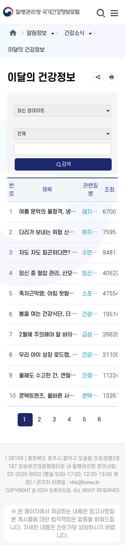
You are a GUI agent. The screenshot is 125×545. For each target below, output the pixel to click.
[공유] (98, 78)
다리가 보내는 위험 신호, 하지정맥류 (49, 233)
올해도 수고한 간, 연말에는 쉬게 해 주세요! (49, 376)
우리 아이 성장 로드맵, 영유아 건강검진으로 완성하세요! (49, 355)
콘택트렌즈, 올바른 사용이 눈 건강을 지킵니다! (49, 396)
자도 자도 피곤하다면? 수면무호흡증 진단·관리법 (49, 253)
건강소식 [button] (74, 33)
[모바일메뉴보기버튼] (114, 13)
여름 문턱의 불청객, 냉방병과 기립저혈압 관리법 (49, 212)
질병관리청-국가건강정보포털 (31, 12)
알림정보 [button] (37, 33)
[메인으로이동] (13, 33)
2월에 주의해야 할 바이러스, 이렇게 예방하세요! (49, 335)
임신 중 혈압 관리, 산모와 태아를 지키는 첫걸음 (49, 273)
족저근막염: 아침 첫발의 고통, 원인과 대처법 (49, 294)
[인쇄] (112, 78)
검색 (66, 164)
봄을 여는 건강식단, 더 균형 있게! (49, 314)
